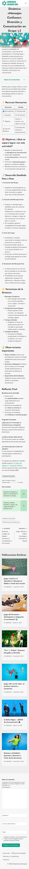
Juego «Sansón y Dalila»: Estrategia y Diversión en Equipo (21, 535)
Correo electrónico (10, 824)
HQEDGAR (8, 587)
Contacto (6, 860)
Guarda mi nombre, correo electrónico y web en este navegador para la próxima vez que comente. (15, 838)
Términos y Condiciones (11, 856)
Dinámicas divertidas (9, 518)
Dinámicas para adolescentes (11, 522)
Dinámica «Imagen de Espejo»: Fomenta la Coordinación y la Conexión (7, 536)
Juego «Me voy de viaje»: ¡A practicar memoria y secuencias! (14, 686)
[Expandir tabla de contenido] (24, 80)
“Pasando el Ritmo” (16, 466)
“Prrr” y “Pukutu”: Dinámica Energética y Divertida (14, 651)
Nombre (6, 815)
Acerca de (6, 853)
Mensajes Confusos (17, 45)
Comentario (6, 787)
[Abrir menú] (25, 3)
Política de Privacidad (18, 853)
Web (4, 832)
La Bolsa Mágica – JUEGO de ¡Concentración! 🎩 (13, 721)
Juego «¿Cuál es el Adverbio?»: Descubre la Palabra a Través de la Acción (14, 581)
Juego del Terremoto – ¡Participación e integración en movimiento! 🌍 (14, 617)
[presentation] (14, 567)
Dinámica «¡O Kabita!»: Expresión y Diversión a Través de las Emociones (13, 755)
